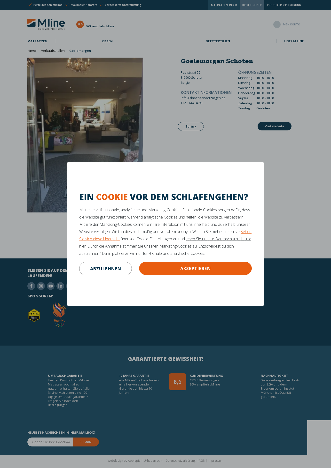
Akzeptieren (195, 268)
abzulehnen (105, 269)
